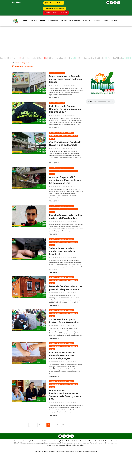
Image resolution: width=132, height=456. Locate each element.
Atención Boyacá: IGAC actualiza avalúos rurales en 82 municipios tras (65, 180)
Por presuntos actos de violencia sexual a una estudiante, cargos (62, 355)
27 (63, 425)
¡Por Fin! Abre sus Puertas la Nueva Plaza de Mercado (65, 143)
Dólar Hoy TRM (4, 58)
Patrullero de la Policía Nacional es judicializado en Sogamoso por (65, 109)
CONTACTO (114, 20)
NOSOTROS (33, 20)
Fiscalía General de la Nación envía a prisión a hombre (65, 217)
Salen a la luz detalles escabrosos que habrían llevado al (62, 251)
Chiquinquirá (53, 20)
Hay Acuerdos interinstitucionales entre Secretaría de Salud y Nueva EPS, (65, 395)
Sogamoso (96, 20)
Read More (53, 98)
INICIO (25, 20)
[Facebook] (107, 2)
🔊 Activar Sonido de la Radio (56, 12)
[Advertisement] (66, 40)
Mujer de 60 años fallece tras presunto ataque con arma (65, 288)
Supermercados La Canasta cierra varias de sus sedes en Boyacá (65, 79)
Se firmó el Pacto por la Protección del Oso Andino (64, 321)
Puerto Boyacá (74, 20)
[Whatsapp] (118, 2)
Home (17, 63)
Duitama (64, 20)
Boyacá (42, 20)
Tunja (105, 20)
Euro (114, 58)
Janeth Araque (55, 85)
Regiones (86, 20)
